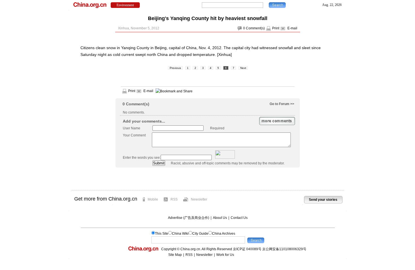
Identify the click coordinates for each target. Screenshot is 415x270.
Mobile (153, 199)
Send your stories (323, 200)
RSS (174, 199)
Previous (175, 67)
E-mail (292, 28)
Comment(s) (255, 28)
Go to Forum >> (282, 104)
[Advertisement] (207, 178)
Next (243, 67)
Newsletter (199, 199)
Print (275, 28)
